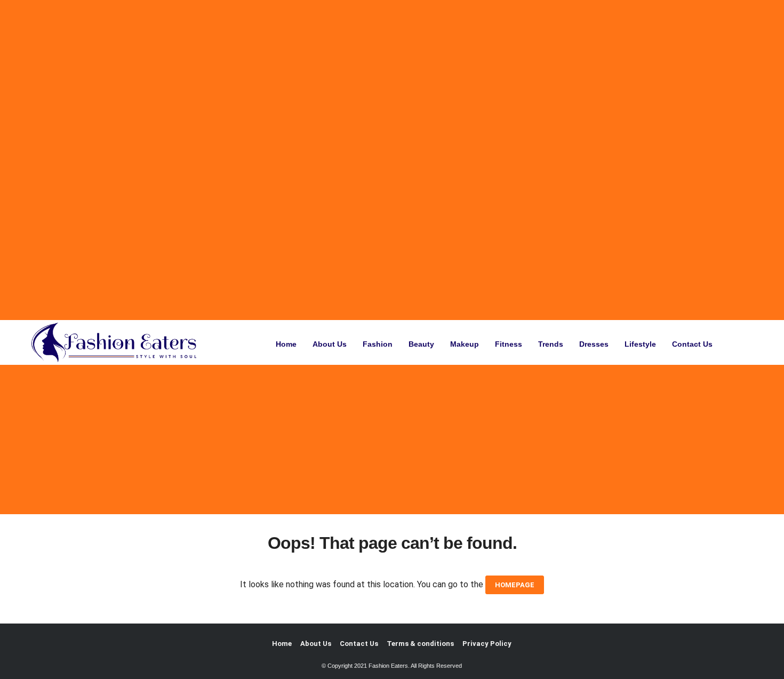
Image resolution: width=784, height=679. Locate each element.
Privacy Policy (486, 643)
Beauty (421, 344)
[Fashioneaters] (116, 342)
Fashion (378, 344)
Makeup (464, 344)
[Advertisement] (322, 160)
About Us (330, 344)
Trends (550, 344)
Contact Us (692, 344)
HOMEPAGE (514, 585)
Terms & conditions (420, 643)
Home (286, 344)
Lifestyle (640, 344)
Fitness (508, 344)
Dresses (594, 344)
